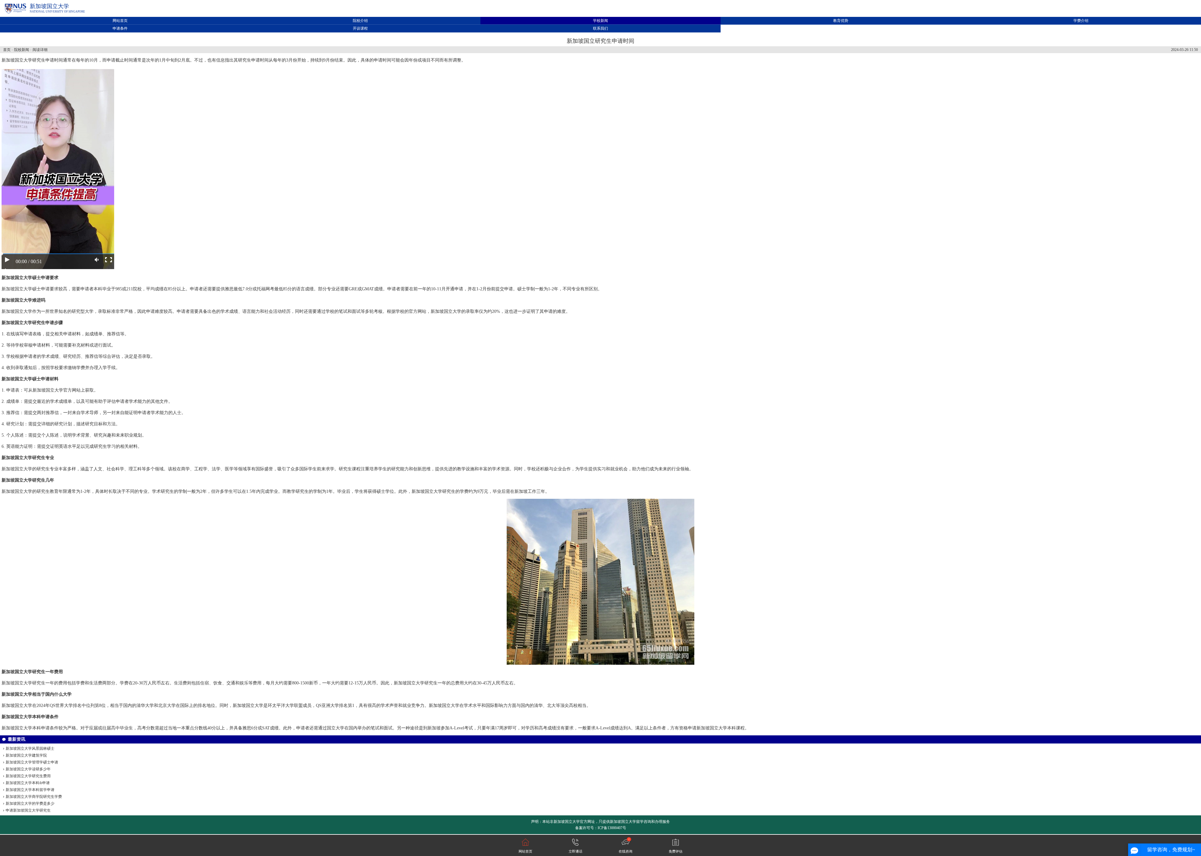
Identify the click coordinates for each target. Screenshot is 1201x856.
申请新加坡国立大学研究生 (28, 810)
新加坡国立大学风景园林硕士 (30, 748)
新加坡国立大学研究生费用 (28, 776)
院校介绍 (360, 20)
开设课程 (360, 28)
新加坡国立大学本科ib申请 (28, 783)
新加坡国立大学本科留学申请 (30, 790)
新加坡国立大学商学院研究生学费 (34, 796)
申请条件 (120, 28)
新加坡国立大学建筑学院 (26, 755)
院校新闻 (21, 50)
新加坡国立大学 (49, 6)
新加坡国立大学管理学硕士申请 (32, 762)
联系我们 (600, 28)
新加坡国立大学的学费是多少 (30, 803)
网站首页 (120, 20)
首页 (7, 50)
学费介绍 (1080, 20)
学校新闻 (600, 20)
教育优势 (840, 20)
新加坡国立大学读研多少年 (28, 769)
